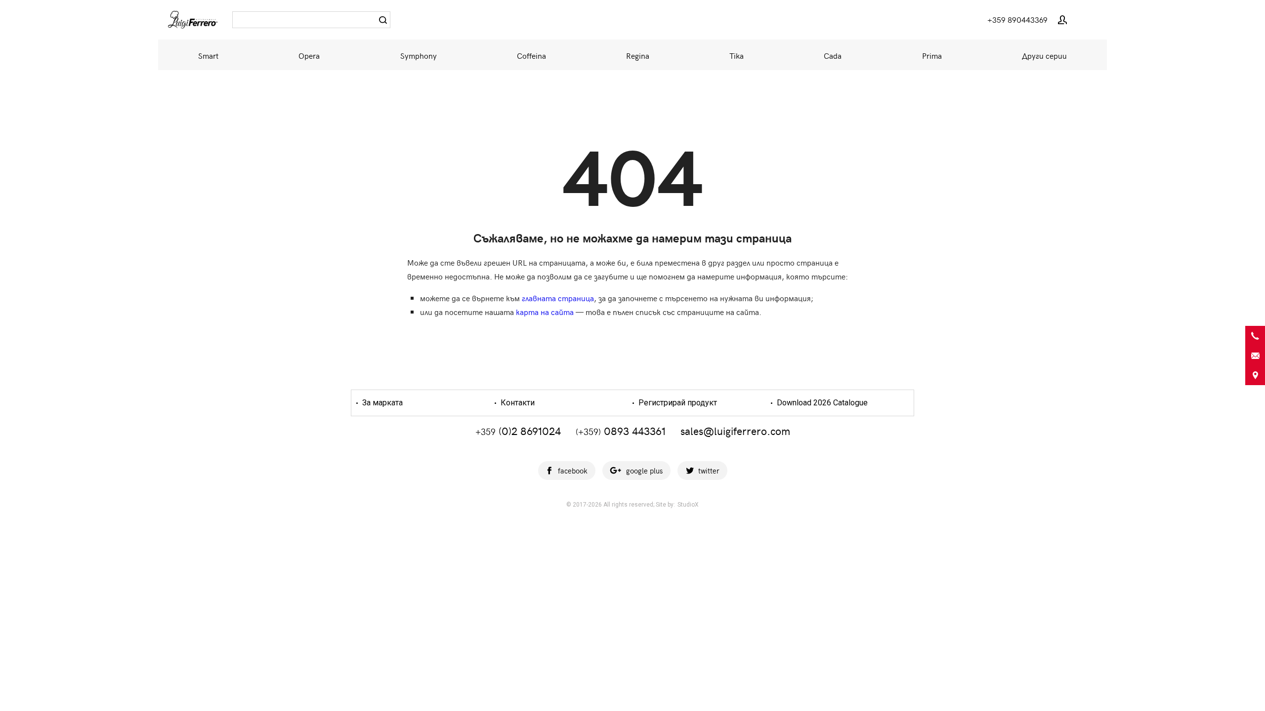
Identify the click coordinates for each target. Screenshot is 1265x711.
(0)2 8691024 (518, 430)
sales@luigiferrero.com (735, 430)
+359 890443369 (1017, 19)
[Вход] (1062, 20)
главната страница (558, 297)
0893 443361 (621, 430)
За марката (381, 403)
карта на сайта (545, 311)
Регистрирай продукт (676, 403)
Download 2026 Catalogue (821, 403)
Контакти (517, 403)
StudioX (688, 504)
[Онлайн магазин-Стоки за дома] (192, 20)
